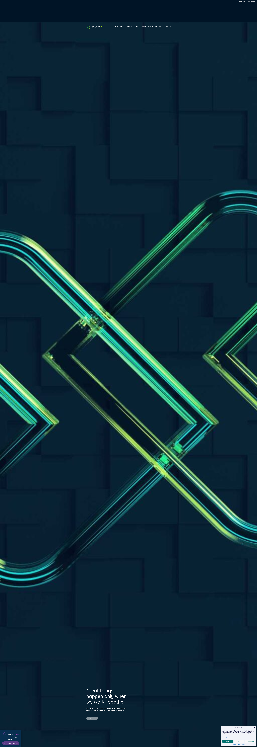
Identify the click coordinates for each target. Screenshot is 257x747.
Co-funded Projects (152, 26)
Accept (227, 741)
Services (121, 26)
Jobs (160, 26)
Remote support (242, 1)
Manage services (226, 737)
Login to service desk (251, 1)
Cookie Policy (234, 744)
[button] (254, 727)
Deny (238, 741)
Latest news (130, 26)
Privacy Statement (241, 744)
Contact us (168, 26)
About (136, 26)
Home (116, 26)
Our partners (143, 26)
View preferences (249, 741)
